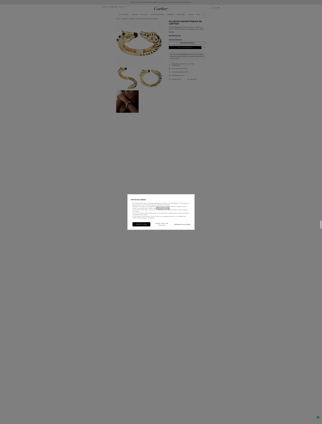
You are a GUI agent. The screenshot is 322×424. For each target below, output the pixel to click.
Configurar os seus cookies (182, 224)
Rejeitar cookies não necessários (162, 224)
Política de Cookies (163, 208)
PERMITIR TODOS (141, 224)
